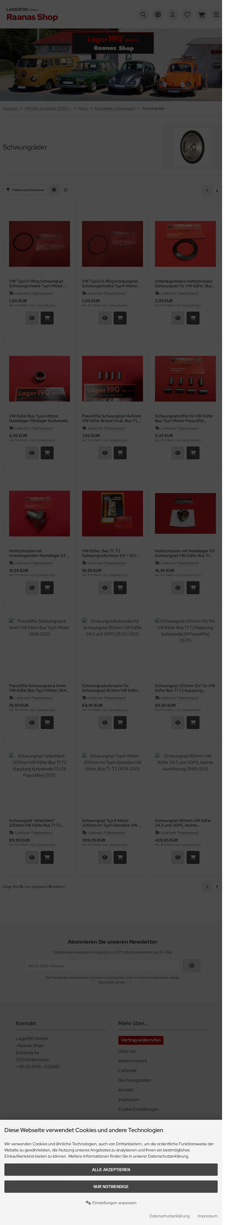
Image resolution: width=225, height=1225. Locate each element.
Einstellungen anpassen (114, 1202)
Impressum (208, 1216)
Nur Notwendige (111, 1187)
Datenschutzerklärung (169, 1216)
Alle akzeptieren (111, 1170)
